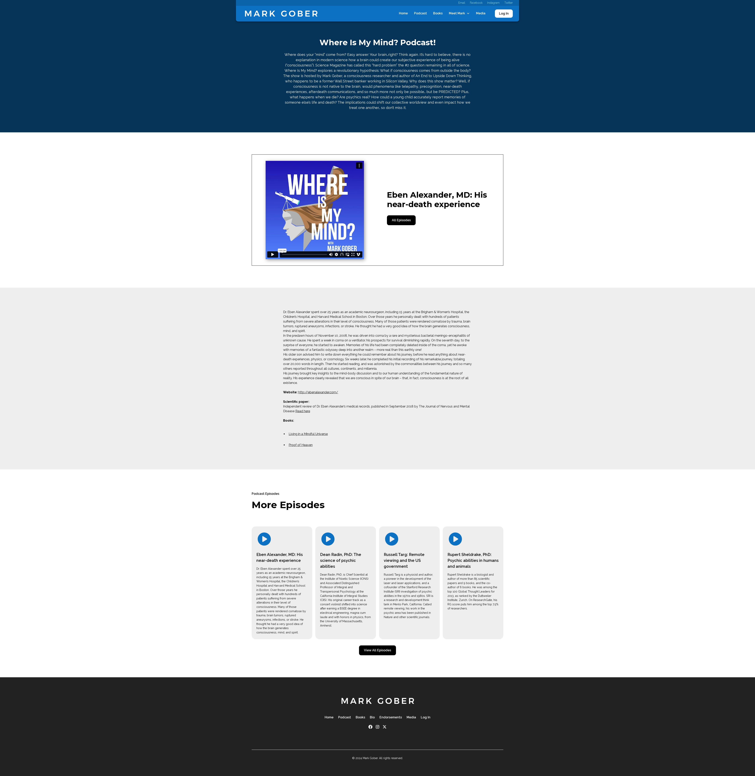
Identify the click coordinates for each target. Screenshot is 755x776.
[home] (281, 13)
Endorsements (390, 717)
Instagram (493, 2)
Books (438, 13)
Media (480, 13)
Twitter (508, 2)
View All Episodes (377, 650)
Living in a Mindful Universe (308, 434)
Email (461, 2)
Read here (302, 411)
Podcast (420, 13)
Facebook (476, 2)
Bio (372, 717)
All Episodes (401, 220)
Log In (504, 13)
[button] (459, 13)
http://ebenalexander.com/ (318, 392)
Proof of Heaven (301, 445)
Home (403, 13)
